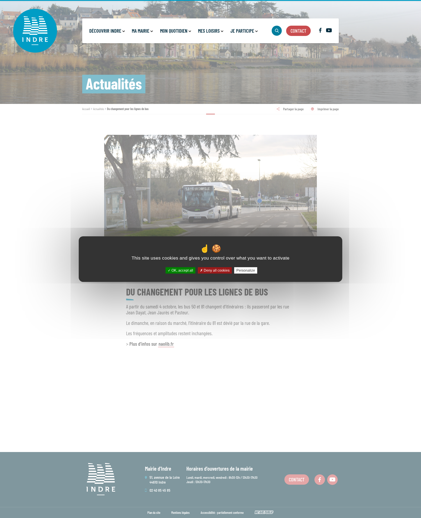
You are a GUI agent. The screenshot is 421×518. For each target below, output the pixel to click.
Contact (298, 31)
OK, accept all (182, 270)
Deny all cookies (216, 270)
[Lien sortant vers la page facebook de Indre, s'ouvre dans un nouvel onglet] (320, 31)
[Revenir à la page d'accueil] (35, 31)
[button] (106, 30)
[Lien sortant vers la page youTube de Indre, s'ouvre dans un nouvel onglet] (329, 31)
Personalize (245, 270)
